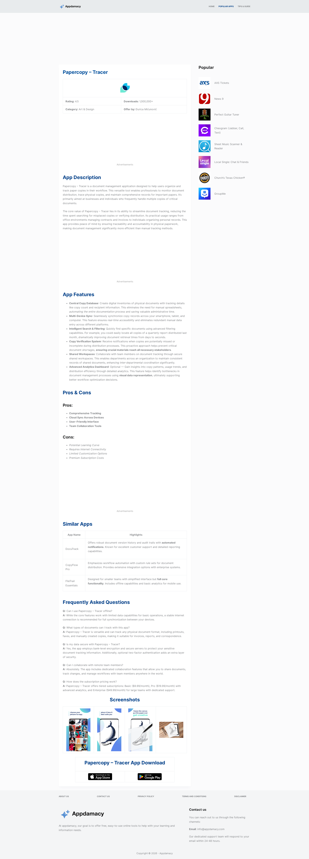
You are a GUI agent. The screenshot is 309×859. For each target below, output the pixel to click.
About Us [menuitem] (64, 796)
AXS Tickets (221, 82)
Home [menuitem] (212, 6)
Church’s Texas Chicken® (229, 177)
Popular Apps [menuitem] (226, 6)
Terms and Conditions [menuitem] (194, 796)
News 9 (219, 98)
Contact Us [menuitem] (103, 796)
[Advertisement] (154, 36)
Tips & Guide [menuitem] (244, 6)
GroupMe (220, 193)
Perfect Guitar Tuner (226, 114)
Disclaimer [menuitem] (240, 796)
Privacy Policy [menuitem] (146, 796)
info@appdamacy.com (211, 829)
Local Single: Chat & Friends (231, 162)
